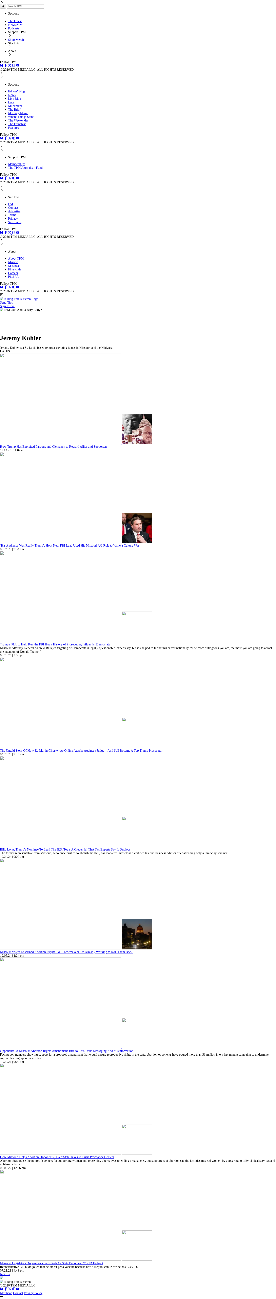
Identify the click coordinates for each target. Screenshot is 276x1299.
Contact (13, 207)
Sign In (4, 306)
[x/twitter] (10, 66)
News (12, 95)
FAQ (11, 204)
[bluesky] (1, 66)
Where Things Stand (21, 116)
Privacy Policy (33, 1293)
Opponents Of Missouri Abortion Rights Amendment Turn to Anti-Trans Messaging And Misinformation (66, 1051)
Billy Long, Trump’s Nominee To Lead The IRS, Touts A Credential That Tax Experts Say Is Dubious (65, 849)
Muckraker (15, 106)
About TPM (16, 258)
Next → (5, 1274)
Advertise (14, 211)
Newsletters (15, 24)
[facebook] (5, 66)
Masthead (14, 265)
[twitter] (9, 1289)
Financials (14, 269)
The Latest (15, 21)
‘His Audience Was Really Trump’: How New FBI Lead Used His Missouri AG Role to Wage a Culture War (69, 545)
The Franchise (17, 124)
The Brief (14, 109)
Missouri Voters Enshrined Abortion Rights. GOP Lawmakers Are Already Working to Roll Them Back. (66, 952)
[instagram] (13, 66)
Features (13, 127)
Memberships (16, 164)
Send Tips (6, 302)
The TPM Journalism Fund (25, 167)
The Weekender (18, 120)
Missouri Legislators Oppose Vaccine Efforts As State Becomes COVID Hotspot (51, 1263)
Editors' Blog (16, 91)
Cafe (11, 102)
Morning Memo (18, 113)
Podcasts (13, 28)
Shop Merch (16, 39)
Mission (13, 262)
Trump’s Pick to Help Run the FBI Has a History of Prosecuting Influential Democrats (55, 644)
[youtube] (17, 66)
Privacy (13, 218)
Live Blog (14, 98)
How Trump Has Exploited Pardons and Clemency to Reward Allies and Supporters (53, 446)
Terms (12, 215)
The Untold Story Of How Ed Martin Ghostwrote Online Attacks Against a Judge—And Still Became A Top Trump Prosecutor (81, 750)
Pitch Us (13, 276)
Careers (13, 273)
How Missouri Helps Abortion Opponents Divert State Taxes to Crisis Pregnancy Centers (57, 1157)
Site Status (14, 222)
